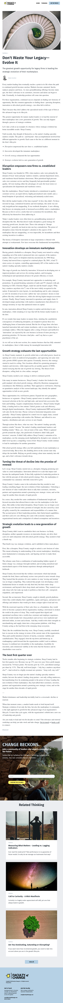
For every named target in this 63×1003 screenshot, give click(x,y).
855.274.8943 (7, 999)
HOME (38, 3)
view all (31, 962)
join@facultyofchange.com (27, 994)
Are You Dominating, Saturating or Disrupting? (29, 945)
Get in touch (44, 722)
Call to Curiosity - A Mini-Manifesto (24, 896)
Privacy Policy (8, 982)
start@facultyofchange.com (10, 997)
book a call (56, 722)
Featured (5, 730)
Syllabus (5, 53)
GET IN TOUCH (54, 3)
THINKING (44, 3)
